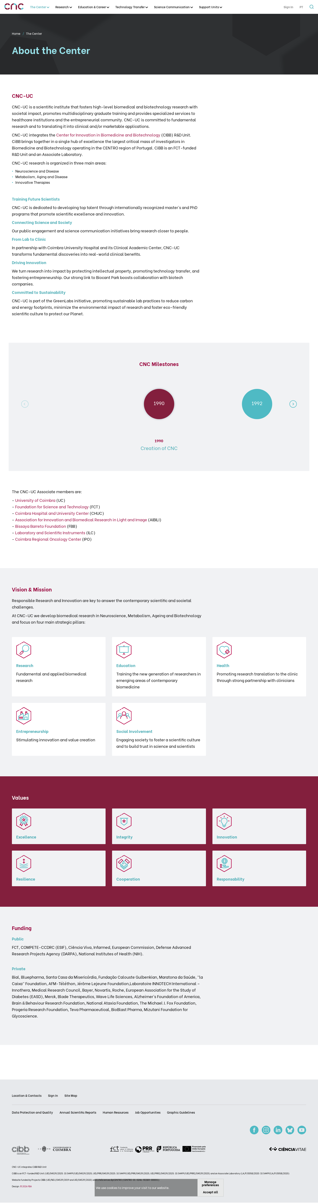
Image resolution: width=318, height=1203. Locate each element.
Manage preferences (210, 1183)
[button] (293, 404)
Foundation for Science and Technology (52, 506)
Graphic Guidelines (181, 1112)
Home (16, 33)
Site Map (70, 1095)
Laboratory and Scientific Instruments (50, 532)
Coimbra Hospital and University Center (52, 513)
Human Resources (115, 1112)
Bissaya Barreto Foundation (40, 526)
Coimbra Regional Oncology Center (48, 539)
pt (301, 7)
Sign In (288, 7)
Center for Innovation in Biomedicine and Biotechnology (108, 135)
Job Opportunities (148, 1112)
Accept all (210, 1192)
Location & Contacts (27, 1095)
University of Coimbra (35, 500)
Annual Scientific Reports (77, 1112)
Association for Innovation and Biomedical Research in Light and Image (81, 519)
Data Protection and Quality (32, 1112)
